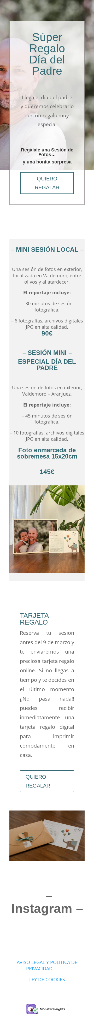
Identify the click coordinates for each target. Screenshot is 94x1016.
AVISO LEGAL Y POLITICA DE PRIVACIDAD (47, 965)
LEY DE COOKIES (47, 979)
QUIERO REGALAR (47, 183)
